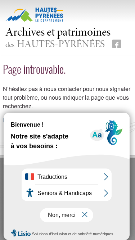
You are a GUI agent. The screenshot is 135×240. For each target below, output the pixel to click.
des (58, 38)
